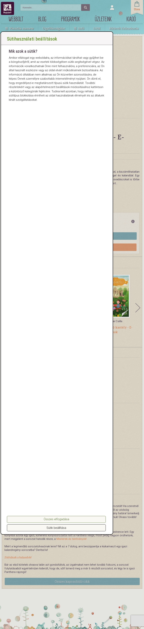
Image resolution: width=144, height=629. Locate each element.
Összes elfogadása (56, 519)
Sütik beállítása (56, 528)
